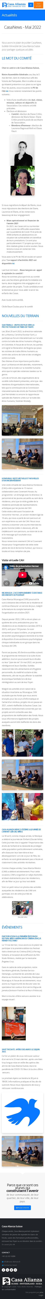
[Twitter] (11, 1270)
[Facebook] (3, 1270)
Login (41, 1295)
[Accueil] (22, 1281)
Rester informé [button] (23, 1208)
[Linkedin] (7, 1270)
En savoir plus (7, 1244)
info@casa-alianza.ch (11, 1262)
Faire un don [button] (38, 5)
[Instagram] (15, 1270)
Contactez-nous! (10, 1265)
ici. (7, 91)
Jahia (41, 1292)
